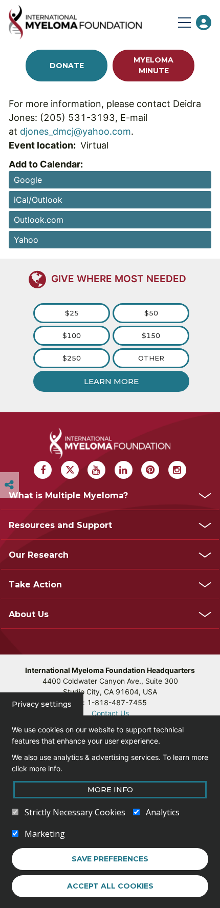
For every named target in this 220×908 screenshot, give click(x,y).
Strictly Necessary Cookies (75, 812)
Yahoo (26, 240)
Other (151, 358)
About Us (29, 614)
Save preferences (110, 858)
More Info (110, 789)
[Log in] (203, 22)
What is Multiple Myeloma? (68, 495)
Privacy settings (42, 704)
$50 (151, 313)
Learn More (111, 381)
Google (28, 180)
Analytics (163, 812)
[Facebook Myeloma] (43, 469)
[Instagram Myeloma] (177, 469)
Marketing (45, 833)
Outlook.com (38, 220)
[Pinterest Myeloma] (150, 469)
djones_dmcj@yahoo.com (75, 131)
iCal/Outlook (38, 200)
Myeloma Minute (153, 65)
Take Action (35, 584)
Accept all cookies (110, 886)
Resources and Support (60, 525)
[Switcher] (9, 485)
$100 (71, 335)
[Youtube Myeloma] (96, 469)
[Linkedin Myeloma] (124, 469)
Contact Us (110, 713)
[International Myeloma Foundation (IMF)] (91, 22)
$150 (151, 335)
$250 (71, 358)
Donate (67, 65)
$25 (72, 313)
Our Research (39, 555)
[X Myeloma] (70, 469)
